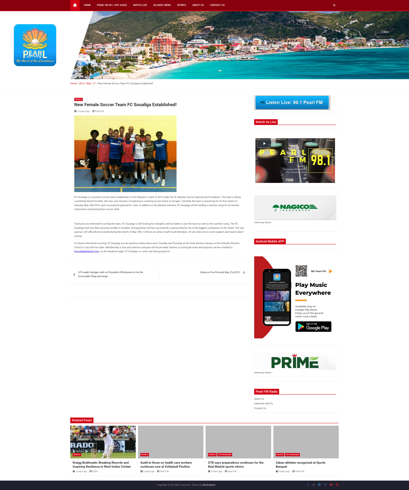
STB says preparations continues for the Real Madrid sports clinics (235, 464)
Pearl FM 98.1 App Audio (112, 5)
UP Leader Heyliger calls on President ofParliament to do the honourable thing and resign (110, 274)
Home (87, 5)
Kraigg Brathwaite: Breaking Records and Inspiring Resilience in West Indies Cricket (102, 464)
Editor (95, 471)
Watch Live (140, 5)
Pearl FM (99, 111)
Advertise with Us (263, 403)
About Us (198, 5)
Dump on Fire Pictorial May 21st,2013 (220, 272)
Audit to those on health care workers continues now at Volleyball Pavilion (166, 464)
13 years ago (83, 111)
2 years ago (81, 471)
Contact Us (217, 5)
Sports (181, 5)
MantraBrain (209, 484)
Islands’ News (162, 5)
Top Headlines (224, 455)
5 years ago (149, 471)
